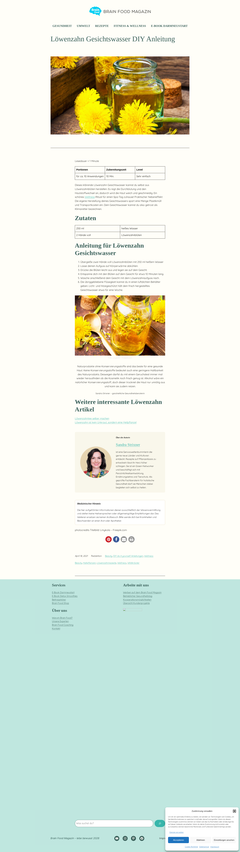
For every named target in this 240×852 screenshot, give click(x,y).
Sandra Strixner (128, 444)
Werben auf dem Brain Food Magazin (142, 592)
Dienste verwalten (176, 832)
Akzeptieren (178, 840)
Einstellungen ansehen (224, 840)
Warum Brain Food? (62, 617)
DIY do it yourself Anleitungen (128, 556)
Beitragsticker (59, 599)
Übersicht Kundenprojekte (136, 603)
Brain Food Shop (60, 603)
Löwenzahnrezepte (106, 562)
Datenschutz (204, 847)
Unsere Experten (60, 621)
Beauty (108, 556)
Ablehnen (200, 840)
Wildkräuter (133, 562)
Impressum (214, 847)
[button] (234, 811)
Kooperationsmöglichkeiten (137, 599)
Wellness (90, 197)
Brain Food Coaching (62, 624)
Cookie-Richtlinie (191, 847)
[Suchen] (160, 823)
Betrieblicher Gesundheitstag (137, 596)
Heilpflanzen (89, 562)
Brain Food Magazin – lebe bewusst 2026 (75, 838)
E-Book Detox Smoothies (65, 596)
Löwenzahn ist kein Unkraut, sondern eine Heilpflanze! (106, 422)
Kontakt (56, 628)
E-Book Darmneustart (63, 592)
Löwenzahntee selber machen (92, 418)
